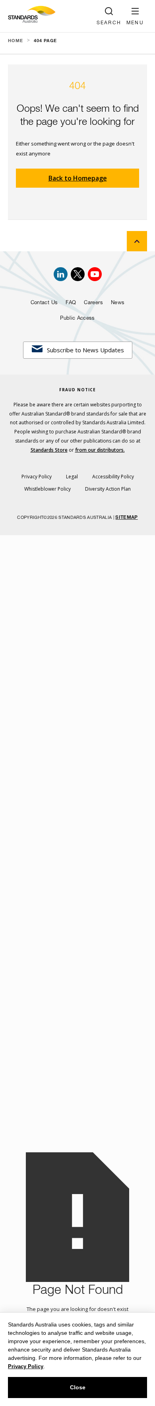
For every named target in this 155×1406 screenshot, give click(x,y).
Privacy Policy (25, 1366)
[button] (135, 16)
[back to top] (137, 241)
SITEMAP (126, 517)
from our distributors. (100, 450)
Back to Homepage (77, 178)
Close (77, 1387)
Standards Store (49, 450)
